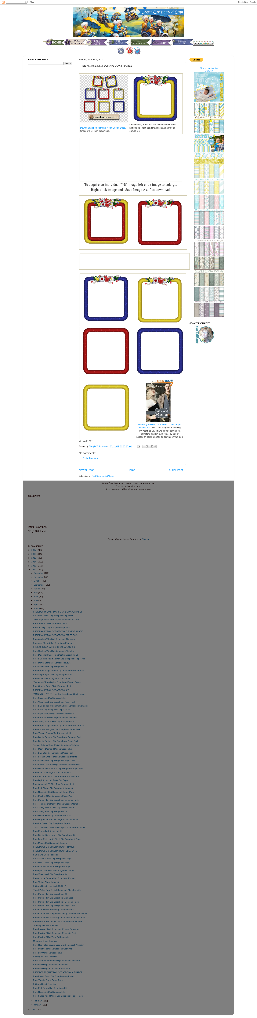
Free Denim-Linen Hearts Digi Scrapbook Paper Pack (58, 768)
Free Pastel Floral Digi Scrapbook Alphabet (53, 976)
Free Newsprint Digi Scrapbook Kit (49, 992)
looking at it (144, 427)
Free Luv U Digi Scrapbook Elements (50, 964)
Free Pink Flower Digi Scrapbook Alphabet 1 (54, 616)
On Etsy (209, 71)
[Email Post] (138, 446)
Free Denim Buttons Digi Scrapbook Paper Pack (55, 741)
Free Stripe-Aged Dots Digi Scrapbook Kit (52, 674)
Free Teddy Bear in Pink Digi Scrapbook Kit (53, 721)
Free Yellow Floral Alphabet (46, 882)
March (37, 608)
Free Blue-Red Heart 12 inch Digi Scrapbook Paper (57, 839)
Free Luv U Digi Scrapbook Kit (47, 953)
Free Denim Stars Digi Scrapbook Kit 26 (52, 663)
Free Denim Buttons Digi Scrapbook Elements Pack (57, 737)
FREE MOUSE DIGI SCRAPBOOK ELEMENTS (55, 851)
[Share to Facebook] (152, 446)
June (36, 597)
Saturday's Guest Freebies (45, 855)
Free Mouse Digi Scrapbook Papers (50, 843)
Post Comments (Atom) (103, 476)
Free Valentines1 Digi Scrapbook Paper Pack (54, 702)
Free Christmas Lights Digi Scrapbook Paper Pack (56, 729)
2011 (33, 1010)
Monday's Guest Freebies (45, 941)
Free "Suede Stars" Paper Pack (48, 980)
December (39, 573)
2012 (34, 570)
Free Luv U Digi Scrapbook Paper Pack (51, 968)
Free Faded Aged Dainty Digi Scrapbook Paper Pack (58, 996)
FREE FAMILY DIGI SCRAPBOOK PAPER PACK (55, 635)
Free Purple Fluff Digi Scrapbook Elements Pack (56, 800)
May (36, 600)
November (39, 577)
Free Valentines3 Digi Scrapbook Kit (50, 667)
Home (131, 469)
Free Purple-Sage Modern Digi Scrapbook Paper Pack (58, 670)
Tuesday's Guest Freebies (45, 925)
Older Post (176, 469)
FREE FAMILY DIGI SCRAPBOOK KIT (51, 623)
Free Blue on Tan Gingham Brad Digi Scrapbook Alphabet (60, 706)
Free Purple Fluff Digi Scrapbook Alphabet (53, 898)
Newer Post (86, 469)
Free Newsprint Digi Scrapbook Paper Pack (53, 792)
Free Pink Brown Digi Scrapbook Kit (50, 988)
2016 (34, 554)
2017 (34, 550)
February (38, 1001)
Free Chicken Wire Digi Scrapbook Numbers (54, 639)
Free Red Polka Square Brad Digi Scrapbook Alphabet (58, 945)
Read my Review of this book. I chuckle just (159, 424)
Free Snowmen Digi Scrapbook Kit (49, 698)
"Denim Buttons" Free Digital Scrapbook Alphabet (56, 745)
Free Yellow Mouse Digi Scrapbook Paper (52, 859)
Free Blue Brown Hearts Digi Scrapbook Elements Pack (59, 917)
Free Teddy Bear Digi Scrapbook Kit (50, 811)
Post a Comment (90, 458)
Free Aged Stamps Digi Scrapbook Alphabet (53, 714)
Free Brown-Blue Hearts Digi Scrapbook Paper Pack (57, 921)
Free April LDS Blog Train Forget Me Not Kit (53, 870)
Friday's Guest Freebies (44, 984)
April (36, 604)
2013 (34, 566)
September (39, 585)
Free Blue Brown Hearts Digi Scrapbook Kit (53, 910)
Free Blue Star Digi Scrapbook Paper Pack (53, 753)
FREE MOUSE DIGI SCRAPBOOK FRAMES (54, 847)
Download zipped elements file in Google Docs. (103, 128)
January (38, 1005)
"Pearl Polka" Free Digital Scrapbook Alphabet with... (57, 890)
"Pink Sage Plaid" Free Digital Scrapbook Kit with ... (57, 619)
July (36, 593)
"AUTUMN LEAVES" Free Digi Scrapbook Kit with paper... (60, 694)
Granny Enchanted (209, 68)
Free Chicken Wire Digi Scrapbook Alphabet (53, 651)
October (38, 581)
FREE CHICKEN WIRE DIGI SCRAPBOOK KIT (55, 647)
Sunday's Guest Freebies (45, 957)
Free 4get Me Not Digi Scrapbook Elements (53, 643)
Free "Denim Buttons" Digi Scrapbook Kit (52, 733)
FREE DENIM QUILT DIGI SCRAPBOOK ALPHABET (57, 612)
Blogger (145, 539)
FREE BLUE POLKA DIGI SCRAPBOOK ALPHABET (57, 776)
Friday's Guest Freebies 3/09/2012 (49, 886)
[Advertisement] (105, 159)
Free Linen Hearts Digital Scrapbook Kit (51, 678)
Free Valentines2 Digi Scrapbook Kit (50, 874)
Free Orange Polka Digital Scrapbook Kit (52, 686)
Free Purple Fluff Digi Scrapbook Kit (50, 894)
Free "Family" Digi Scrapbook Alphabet (51, 627)
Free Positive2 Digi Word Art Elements (51, 937)
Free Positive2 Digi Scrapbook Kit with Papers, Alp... (57, 929)
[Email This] (143, 446)
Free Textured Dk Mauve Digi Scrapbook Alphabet (56, 804)
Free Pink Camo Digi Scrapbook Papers (52, 772)
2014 (34, 562)
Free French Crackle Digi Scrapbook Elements (55, 757)
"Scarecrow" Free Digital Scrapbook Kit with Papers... (58, 682)
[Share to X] (149, 446)
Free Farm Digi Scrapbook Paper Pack (51, 710)
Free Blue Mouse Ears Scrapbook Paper (52, 866)
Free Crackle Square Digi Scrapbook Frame (54, 878)
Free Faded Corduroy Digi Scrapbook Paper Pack (56, 765)
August (37, 589)
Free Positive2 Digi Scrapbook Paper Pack (53, 796)
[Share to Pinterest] (155, 446)
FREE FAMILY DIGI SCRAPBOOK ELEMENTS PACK (58, 631)
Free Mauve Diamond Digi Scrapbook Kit (52, 749)
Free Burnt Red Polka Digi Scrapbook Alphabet (55, 718)
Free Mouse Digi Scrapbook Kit (47, 831)
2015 (34, 558)
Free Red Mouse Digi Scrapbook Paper (51, 863)
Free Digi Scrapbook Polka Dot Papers (51, 780)
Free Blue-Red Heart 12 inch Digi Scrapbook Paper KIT (59, 659)
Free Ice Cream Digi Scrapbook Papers (51, 823)
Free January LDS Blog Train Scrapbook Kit (53, 784)
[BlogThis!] (146, 446)
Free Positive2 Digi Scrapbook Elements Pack (54, 933)
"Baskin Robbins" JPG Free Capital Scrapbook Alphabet (59, 827)
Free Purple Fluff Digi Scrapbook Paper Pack (54, 906)
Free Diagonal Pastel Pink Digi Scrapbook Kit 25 (55, 655)
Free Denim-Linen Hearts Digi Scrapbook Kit (54, 835)
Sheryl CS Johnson (98, 446)
